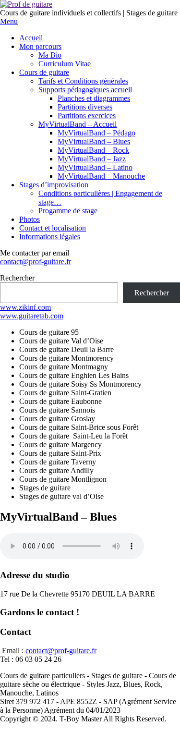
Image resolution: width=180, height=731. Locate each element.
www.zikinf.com (25, 307)
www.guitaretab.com (31, 316)
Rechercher (17, 278)
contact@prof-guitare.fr (35, 261)
